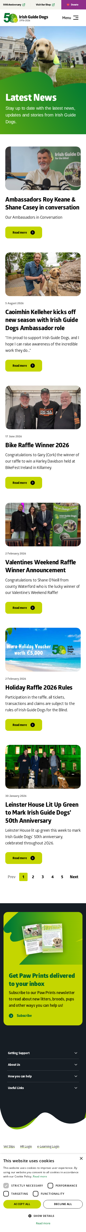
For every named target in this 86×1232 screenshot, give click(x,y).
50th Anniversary (12, 4)
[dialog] (43, 1193)
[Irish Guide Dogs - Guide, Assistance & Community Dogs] (32, 17)
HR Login (26, 1146)
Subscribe (24, 1015)
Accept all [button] (22, 1204)
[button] (43, 1215)
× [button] (81, 1158)
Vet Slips (9, 1146)
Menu (66, 17)
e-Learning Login (48, 1146)
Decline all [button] (63, 1204)
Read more (40, 1176)
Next (74, 877)
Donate (75, 4)
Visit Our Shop (43, 4)
